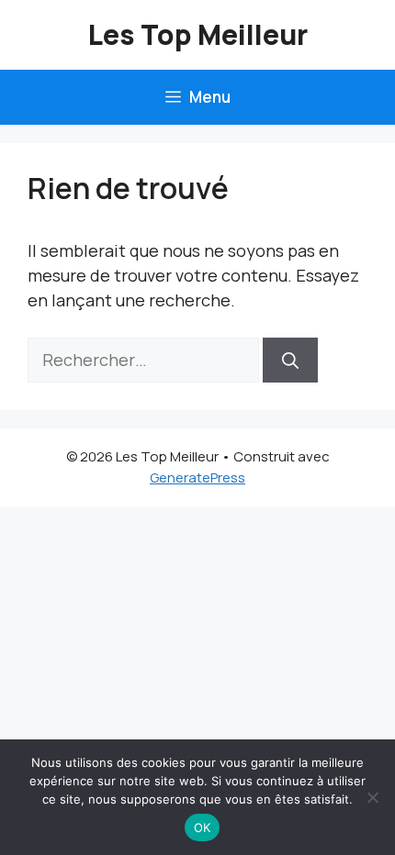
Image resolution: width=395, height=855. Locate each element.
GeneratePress (197, 477)
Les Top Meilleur (198, 34)
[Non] (372, 797)
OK (202, 827)
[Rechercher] (290, 360)
